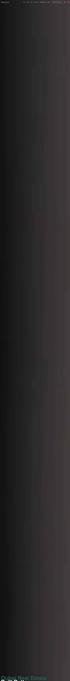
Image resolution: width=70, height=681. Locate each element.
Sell (31, 2)
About (49, 2)
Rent (28, 2)
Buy (24, 2)
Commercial (43, 2)
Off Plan (36, 2)
